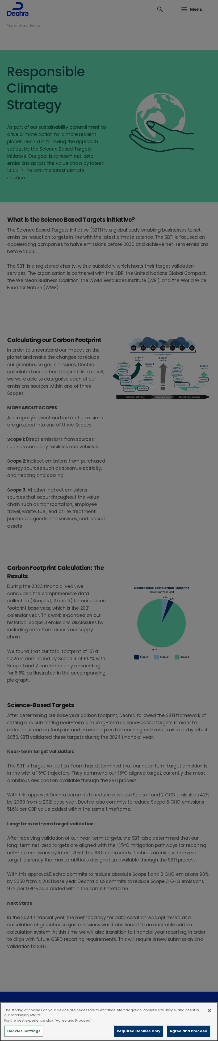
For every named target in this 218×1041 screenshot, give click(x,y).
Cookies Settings (23, 1031)
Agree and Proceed (188, 1031)
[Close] (209, 1011)
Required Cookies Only (138, 1031)
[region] (109, 1021)
